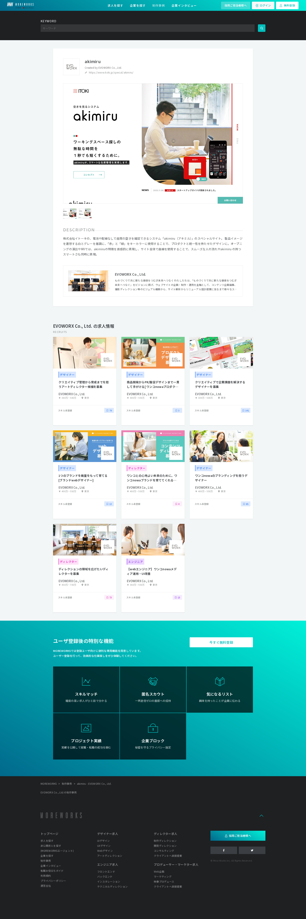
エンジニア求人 (107, 864)
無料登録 (289, 5)
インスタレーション (108, 881)
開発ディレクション (165, 845)
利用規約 (46, 875)
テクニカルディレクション (112, 886)
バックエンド (105, 876)
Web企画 (159, 871)
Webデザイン (105, 850)
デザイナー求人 (107, 834)
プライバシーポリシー (53, 880)
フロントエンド (106, 871)
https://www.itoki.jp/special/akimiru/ (111, 72)
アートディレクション (109, 855)
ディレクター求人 (165, 834)
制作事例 (158, 5)
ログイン (265, 5)
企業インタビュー (184, 5)
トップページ (49, 834)
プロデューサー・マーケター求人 (176, 864)
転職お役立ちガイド (52, 870)
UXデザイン (104, 845)
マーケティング (163, 876)
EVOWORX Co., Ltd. (110, 67)
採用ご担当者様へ (236, 5)
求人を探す (115, 5)
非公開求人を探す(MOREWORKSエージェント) (57, 848)
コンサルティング (164, 850)
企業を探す (138, 5)
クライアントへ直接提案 (168, 855)
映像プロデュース (164, 881)
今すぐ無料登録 (221, 642)
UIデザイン (103, 840)
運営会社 (46, 885)
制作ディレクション (165, 840)
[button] (261, 815)
